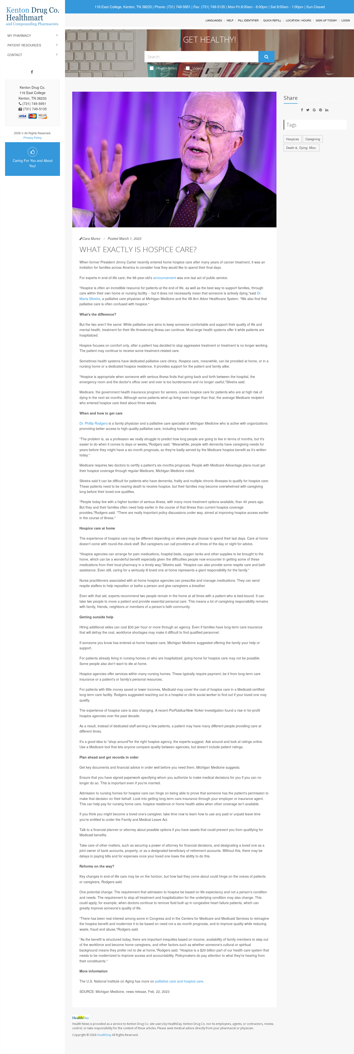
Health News (166, 68)
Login (345, 20)
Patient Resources (24, 45)
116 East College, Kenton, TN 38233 (123, 6)
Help (230, 20)
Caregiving (312, 139)
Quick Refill (272, 20)
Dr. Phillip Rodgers (93, 423)
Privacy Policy (32, 137)
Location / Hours (298, 20)
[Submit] (266, 57)
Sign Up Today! (326, 20)
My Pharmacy (19, 35)
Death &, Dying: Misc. (301, 147)
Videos (198, 68)
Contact (14, 54)
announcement (164, 277)
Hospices (292, 139)
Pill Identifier (248, 20)
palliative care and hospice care (179, 981)
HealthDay (104, 1035)
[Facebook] (32, 72)
